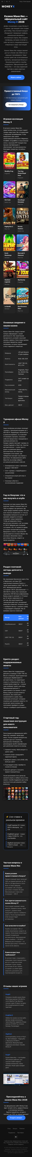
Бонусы (15, 1128)
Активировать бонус (16, 104)
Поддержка (11, 1132)
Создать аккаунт (16, 1118)
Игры (9, 1128)
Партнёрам (20, 1132)
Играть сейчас (16, 77)
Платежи (22, 1128)
